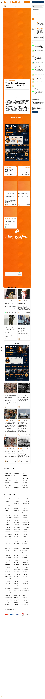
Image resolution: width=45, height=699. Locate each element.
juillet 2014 (24, 531)
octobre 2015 (24, 505)
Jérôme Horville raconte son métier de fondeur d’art (39, 87)
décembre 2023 (7, 553)
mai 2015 (23, 513)
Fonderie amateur (16, 473)
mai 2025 (6, 524)
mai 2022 (6, 586)
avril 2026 (6, 505)
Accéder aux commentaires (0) (18, 117)
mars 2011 (24, 600)
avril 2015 (24, 515)
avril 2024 (6, 546)
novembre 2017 (16, 571)
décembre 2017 (16, 569)
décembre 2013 (24, 543)
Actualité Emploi (7, 475)
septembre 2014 (25, 527)
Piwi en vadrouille (25, 475)
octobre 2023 (7, 557)
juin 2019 (15, 538)
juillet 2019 (15, 536)
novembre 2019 (16, 529)
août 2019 (15, 534)
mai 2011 (23, 597)
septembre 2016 (16, 595)
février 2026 (7, 508)
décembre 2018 (16, 548)
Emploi (6, 487)
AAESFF (6, 471)
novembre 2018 (16, 550)
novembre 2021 (7, 597)
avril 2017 (15, 583)
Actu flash (6, 473)
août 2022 (6, 581)
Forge (15, 478)
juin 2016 (15, 600)
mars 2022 (6, 590)
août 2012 (24, 571)
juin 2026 (6, 501)
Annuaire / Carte (38, 2)
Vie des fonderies (25, 487)
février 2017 (16, 586)
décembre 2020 (16, 506)
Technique (24, 485)
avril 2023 (6, 567)
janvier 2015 (24, 520)
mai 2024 (6, 545)
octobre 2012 (24, 567)
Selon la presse (11, 80)
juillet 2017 (15, 578)
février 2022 (7, 592)
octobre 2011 (24, 588)
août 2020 (15, 513)
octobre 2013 (24, 546)
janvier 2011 (24, 604)
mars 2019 (15, 543)
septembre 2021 (7, 600)
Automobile (7, 482)
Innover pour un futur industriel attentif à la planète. (39, 70)
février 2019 (16, 545)
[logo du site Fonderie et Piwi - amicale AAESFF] (1, 3)
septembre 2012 (25, 569)
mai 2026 (6, 503)
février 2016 (24, 498)
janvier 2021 (16, 505)
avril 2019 (15, 541)
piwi (35, 78)
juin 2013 (23, 553)
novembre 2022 (7, 576)
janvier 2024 (7, 552)
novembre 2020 (16, 508)
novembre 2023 (7, 555)
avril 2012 (24, 578)
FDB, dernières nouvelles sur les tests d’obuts (39, 92)
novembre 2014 (24, 524)
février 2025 (7, 529)
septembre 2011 (25, 590)
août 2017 (15, 576)
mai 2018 (15, 560)
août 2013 (24, 550)
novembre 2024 (7, 534)
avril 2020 (15, 520)
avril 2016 (15, 604)
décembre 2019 (16, 527)
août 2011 (24, 592)
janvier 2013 (24, 562)
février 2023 (7, 571)
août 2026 (6, 498)
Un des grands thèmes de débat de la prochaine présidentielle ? (39, 46)
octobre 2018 (16, 552)
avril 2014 (24, 536)
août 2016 (15, 597)
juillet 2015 (24, 510)
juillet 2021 (7, 604)
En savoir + (35, 111)
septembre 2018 (16, 553)
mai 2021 (15, 498)
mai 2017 (15, 581)
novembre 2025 (7, 513)
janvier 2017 (16, 588)
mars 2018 (15, 564)
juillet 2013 (24, 552)
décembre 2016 (16, 590)
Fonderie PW (39, 78)
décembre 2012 (24, 564)
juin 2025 (6, 522)
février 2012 (24, 581)
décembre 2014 (24, 522)
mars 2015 (24, 517)
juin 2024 (6, 543)
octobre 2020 (16, 510)
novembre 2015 (24, 503)
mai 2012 (23, 576)
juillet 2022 (7, 583)
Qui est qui (24, 478)
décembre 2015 (24, 501)
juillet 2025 (7, 520)
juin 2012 (23, 574)
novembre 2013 (24, 545)
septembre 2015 (25, 506)
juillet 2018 (15, 557)
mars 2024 (6, 548)
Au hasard (6, 480)
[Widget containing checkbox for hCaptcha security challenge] (13, 274)
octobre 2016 (16, 593)
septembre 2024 (7, 538)
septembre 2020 (16, 512)
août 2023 (6, 560)
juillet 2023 (7, 562)
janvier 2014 (24, 541)
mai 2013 (23, 555)
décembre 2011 (24, 585)
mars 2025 (6, 527)
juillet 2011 (24, 593)
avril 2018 (15, 562)
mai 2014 (23, 534)
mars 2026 (6, 506)
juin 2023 (6, 564)
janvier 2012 (24, 583)
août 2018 (15, 555)
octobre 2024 (7, 536)
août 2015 (24, 508)
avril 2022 (6, 588)
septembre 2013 (25, 548)
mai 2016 (15, 602)
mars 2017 (15, 585)
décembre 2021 (7, 595)
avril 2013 (24, 557)
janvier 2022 (7, 593)
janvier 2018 (16, 567)
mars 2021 (15, 501)
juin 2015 (23, 512)
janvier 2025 (7, 531)
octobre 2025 (7, 515)
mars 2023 (6, 569)
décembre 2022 (7, 574)
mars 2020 (15, 522)
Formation (15, 480)
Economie (6, 485)
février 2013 (24, 560)
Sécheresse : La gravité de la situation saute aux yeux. (39, 52)
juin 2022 (6, 585)
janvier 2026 (7, 510)
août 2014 (24, 529)
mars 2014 (24, 538)
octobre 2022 (7, 578)
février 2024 (7, 550)
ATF (5, 478)
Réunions (23, 480)
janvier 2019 (16, 546)
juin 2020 (15, 517)
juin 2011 (23, 595)
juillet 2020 (15, 515)
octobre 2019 (16, 531)
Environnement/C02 (8, 489)
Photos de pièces (25, 471)
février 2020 (16, 524)
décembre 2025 (7, 512)
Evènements (16, 471)
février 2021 (16, 503)
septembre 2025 (7, 517)
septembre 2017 (16, 574)
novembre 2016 (16, 592)
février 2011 (24, 602)
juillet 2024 (7, 541)
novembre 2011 (24, 586)
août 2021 (6, 602)
